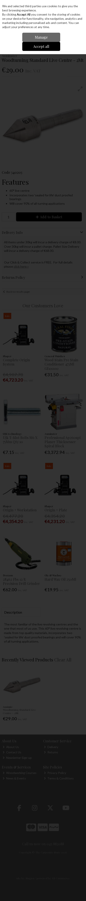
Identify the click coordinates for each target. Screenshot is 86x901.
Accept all (41, 46)
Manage (41, 37)
